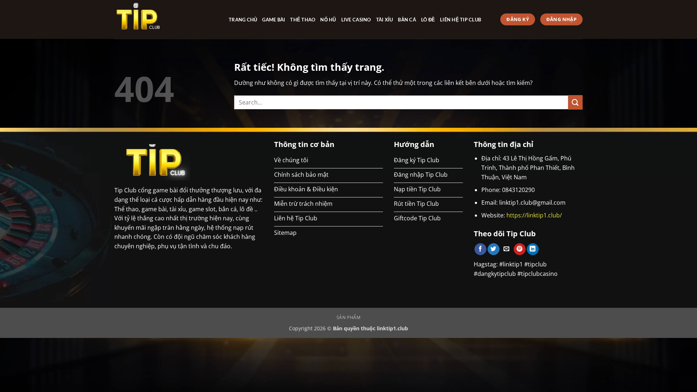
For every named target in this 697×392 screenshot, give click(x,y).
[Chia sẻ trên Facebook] (480, 249)
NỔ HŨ (328, 20)
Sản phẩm (349, 317)
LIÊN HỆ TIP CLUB (460, 20)
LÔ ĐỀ (428, 20)
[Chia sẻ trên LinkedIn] (533, 249)
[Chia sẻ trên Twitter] (494, 249)
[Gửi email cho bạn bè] (507, 249)
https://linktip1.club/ (534, 215)
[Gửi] (575, 102)
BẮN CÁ (407, 20)
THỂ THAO (302, 20)
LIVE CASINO (356, 20)
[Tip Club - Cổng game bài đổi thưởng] (166, 19)
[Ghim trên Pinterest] (520, 249)
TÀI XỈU (384, 20)
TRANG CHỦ (243, 20)
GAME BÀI (273, 20)
